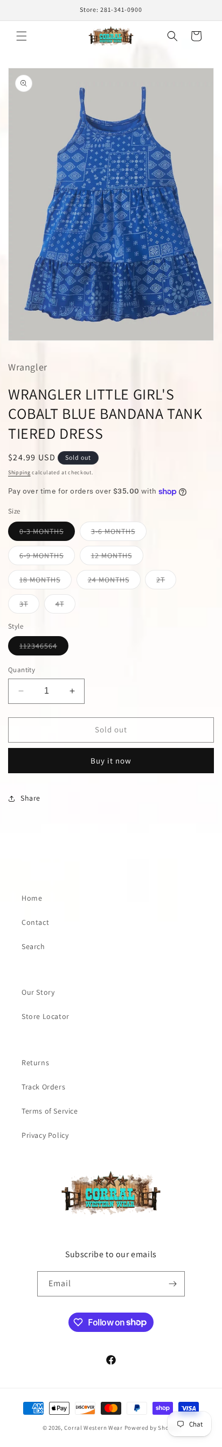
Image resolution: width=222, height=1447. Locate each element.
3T (29, 606)
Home (32, 898)
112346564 (43, 647)
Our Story (38, 992)
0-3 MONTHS (47, 533)
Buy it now (111, 760)
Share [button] (30, 798)
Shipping (19, 472)
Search (33, 946)
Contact (35, 922)
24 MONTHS (114, 581)
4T (65, 606)
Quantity (21, 669)
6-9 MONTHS (47, 557)
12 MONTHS (117, 557)
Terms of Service (50, 1111)
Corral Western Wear (93, 1427)
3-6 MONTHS (119, 533)
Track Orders (43, 1087)
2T (166, 581)
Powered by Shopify (152, 1427)
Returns (35, 1062)
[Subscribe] (172, 1283)
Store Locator (46, 1016)
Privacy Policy (45, 1135)
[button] (21, 36)
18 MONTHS (45, 581)
